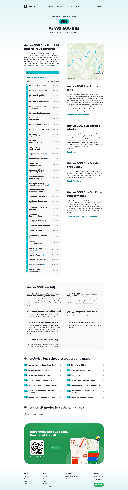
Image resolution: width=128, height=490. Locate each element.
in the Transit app (42, 327)
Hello (26, 473)
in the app (56, 314)
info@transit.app (99, 476)
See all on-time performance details (81, 216)
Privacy (45, 483)
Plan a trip (55, 448)
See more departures (34, 78)
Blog (77, 6)
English (99, 6)
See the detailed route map (78, 114)
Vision (51, 6)
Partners (69, 6)
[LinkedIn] (101, 479)
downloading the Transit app (84, 303)
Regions (59, 6)
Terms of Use (47, 486)
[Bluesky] (96, 479)
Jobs (44, 481)
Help (25, 483)
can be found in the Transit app (46, 65)
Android (42, 456)
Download (98, 484)
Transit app (90, 177)
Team (44, 479)
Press (25, 481)
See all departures (74, 181)
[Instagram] (94, 479)
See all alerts (72, 152)
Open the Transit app (73, 134)
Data (66, 479)
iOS (37, 456)
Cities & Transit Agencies (72, 476)
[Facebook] (99, 479)
